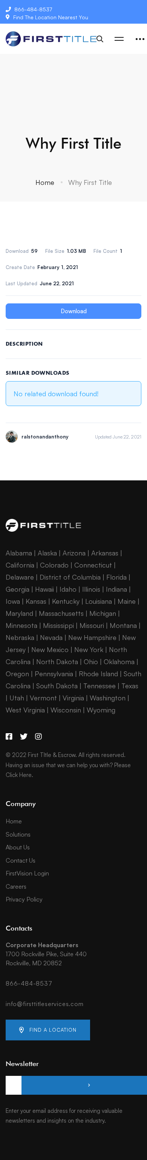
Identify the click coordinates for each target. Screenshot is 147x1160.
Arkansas (104, 553)
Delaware (20, 577)
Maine (127, 601)
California (20, 565)
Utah (16, 698)
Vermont (43, 698)
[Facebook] (9, 736)
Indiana (116, 589)
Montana (123, 625)
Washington (108, 698)
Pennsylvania (54, 673)
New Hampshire (92, 637)
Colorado (54, 565)
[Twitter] (24, 736)
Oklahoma (119, 661)
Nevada (51, 637)
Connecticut (93, 565)
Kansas (36, 601)
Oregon (17, 673)
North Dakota (57, 661)
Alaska (47, 553)
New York (88, 649)
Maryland (19, 613)
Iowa (13, 601)
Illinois (91, 589)
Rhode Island (98, 673)
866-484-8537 (29, 983)
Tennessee (99, 686)
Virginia (73, 698)
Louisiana (98, 601)
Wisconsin (66, 710)
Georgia (17, 589)
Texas (129, 686)
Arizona (74, 553)
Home (44, 182)
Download (74, 311)
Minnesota (21, 625)
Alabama (19, 553)
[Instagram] (38, 736)
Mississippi (58, 625)
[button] (48, 1030)
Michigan (102, 613)
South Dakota (57, 686)
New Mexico (50, 649)
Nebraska (20, 637)
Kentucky (66, 601)
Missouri (92, 625)
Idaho (68, 589)
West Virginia (25, 710)
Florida (116, 577)
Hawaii (44, 589)
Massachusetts (61, 613)
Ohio (91, 661)
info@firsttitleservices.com (45, 1004)
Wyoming (101, 710)
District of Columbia (70, 577)
